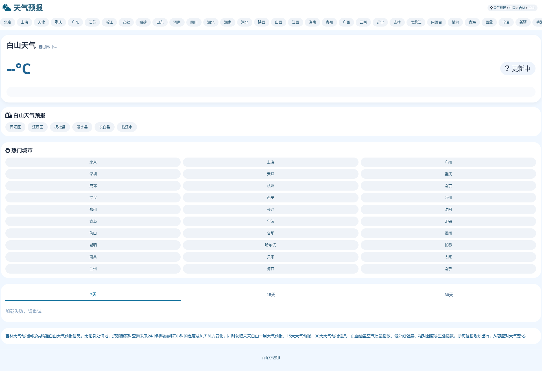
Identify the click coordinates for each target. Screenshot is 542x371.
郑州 (93, 209)
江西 (295, 22)
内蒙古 (436, 22)
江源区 (37, 126)
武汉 (93, 197)
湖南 (227, 22)
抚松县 (59, 126)
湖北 (211, 22)
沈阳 (448, 209)
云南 (363, 22)
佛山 (93, 232)
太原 (448, 256)
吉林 (522, 8)
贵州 (329, 22)
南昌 (93, 256)
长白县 (104, 126)
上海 (24, 22)
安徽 (126, 22)
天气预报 (28, 8)
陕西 (261, 22)
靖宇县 (82, 126)
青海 (472, 22)
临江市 (126, 126)
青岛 (93, 221)
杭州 (270, 185)
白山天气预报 (271, 358)
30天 (449, 295)
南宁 (448, 268)
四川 (194, 22)
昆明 (93, 244)
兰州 (93, 268)
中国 (512, 8)
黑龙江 (415, 22)
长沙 (270, 209)
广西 (346, 22)
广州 (448, 162)
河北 (244, 22)
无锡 (448, 221)
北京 (7, 22)
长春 (448, 244)
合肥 (270, 232)
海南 (312, 22)
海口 (270, 268)
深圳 (93, 173)
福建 (143, 22)
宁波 (270, 221)
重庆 (58, 22)
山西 (278, 22)
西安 (270, 197)
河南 (177, 22)
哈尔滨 (270, 244)
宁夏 (506, 22)
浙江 (109, 22)
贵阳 (270, 256)
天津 (41, 22)
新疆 (523, 22)
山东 (160, 22)
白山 (531, 8)
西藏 (489, 22)
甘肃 (455, 22)
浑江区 (15, 126)
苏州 (448, 197)
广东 (75, 22)
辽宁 (380, 22)
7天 (93, 294)
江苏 (92, 22)
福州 (448, 232)
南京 (448, 185)
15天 (271, 295)
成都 (93, 185)
